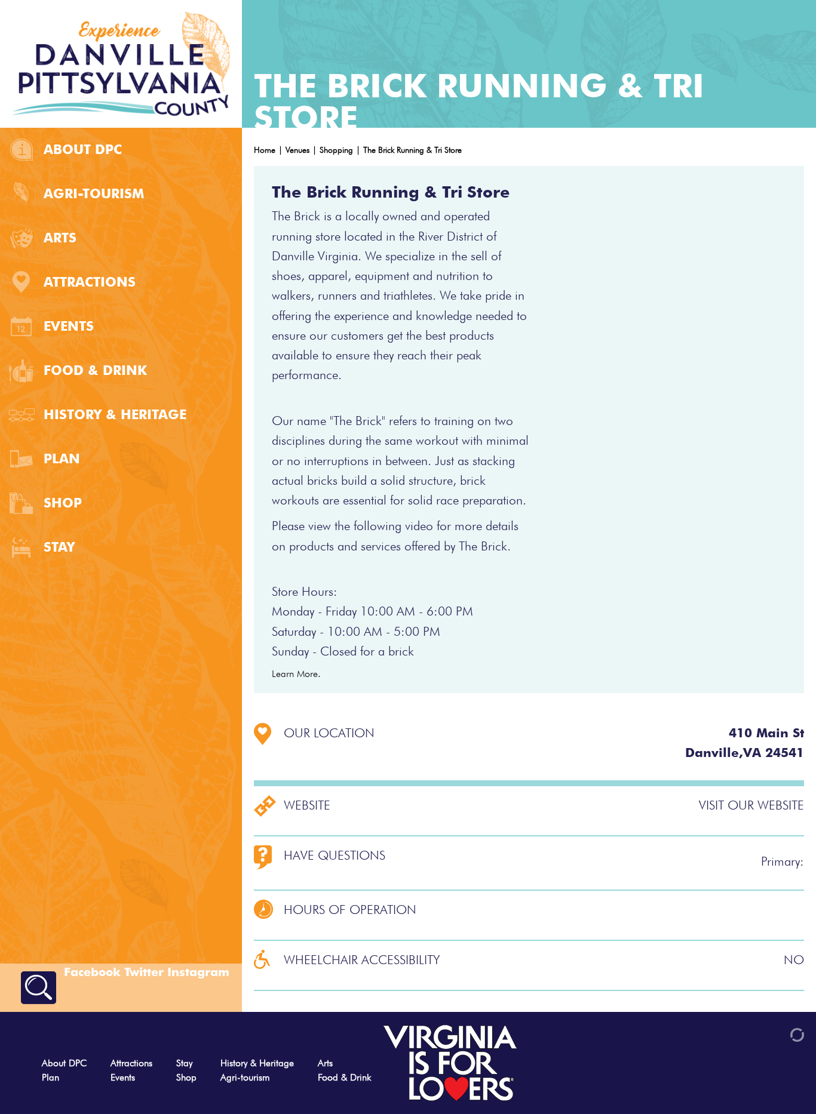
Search (38, 987)
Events (69, 326)
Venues (297, 150)
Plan (62, 458)
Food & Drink (95, 370)
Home (264, 150)
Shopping (336, 150)
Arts (60, 237)
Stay (59, 547)
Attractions (90, 282)
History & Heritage (115, 414)
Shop (63, 502)
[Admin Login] (776, 1033)
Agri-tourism (94, 193)
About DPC (83, 149)
